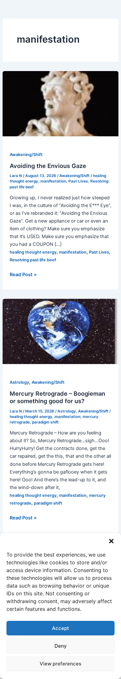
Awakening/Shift (26, 154)
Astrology (19, 382)
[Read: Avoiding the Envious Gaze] (60, 103)
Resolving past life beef (33, 259)
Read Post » (23, 274)
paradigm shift (45, 422)
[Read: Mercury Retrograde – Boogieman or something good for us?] (60, 331)
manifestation (53, 181)
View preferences (60, 664)
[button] (111, 541)
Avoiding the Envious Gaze (48, 165)
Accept (60, 628)
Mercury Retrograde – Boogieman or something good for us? (57, 397)
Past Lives (78, 181)
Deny (61, 646)
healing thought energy (33, 252)
